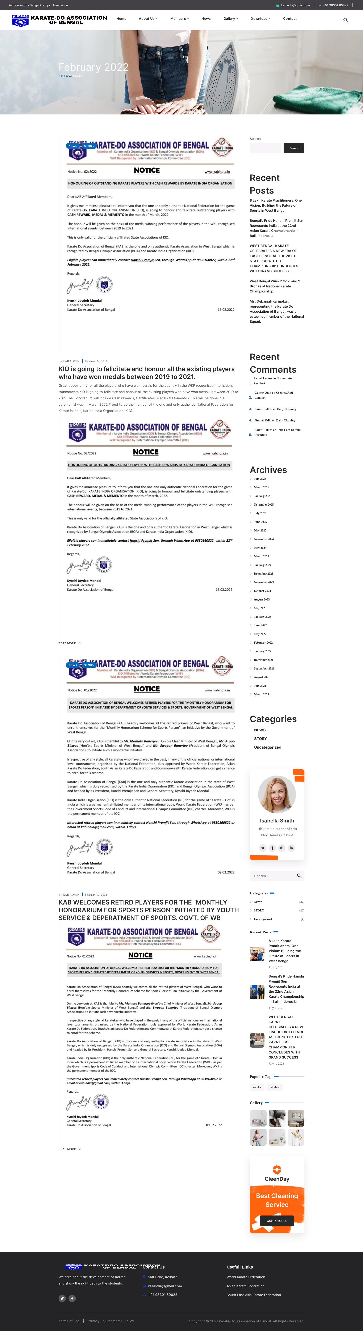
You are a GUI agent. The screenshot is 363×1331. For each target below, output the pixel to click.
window (275, 1087)
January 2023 (262, 616)
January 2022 (262, 651)
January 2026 (262, 496)
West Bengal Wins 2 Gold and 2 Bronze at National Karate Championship (275, 286)
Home (62, 75)
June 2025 (260, 521)
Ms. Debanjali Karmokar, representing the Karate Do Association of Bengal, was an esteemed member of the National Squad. (277, 311)
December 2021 (263, 660)
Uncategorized (267, 747)
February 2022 (263, 642)
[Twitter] (62, 1298)
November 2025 (264, 504)
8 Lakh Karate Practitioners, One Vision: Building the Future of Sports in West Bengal (276, 205)
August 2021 (262, 677)
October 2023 (262, 590)
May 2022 (260, 634)
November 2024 (264, 539)
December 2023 (263, 573)
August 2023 (262, 599)
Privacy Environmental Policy (111, 1321)
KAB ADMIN (71, 361)
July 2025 (260, 513)
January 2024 (262, 565)
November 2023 (264, 582)
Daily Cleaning (286, 409)
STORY (89, 146)
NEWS (72, 146)
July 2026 (260, 478)
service (257, 1087)
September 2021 (264, 668)
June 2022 (260, 625)
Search (255, 139)
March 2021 (261, 694)
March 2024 (261, 556)
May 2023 (260, 608)
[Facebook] (72, 1298)
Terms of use (69, 1321)
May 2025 (260, 530)
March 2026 (261, 487)
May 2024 (260, 547)
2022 (69, 75)
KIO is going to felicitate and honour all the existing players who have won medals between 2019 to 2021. (147, 372)
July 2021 (260, 685)
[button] (345, 20)
